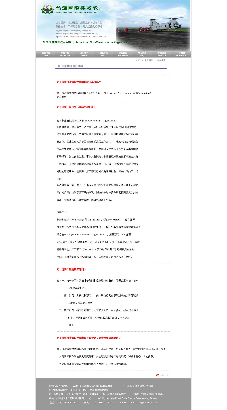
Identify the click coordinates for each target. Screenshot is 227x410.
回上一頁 (164, 375)
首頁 (138, 60)
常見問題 (149, 60)
